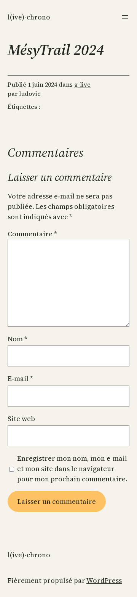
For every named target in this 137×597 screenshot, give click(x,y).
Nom (17, 339)
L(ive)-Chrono (29, 17)
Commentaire (32, 234)
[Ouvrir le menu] (124, 16)
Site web (21, 418)
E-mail (20, 378)
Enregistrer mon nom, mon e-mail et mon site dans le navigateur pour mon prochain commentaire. (72, 468)
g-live (82, 84)
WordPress (104, 580)
